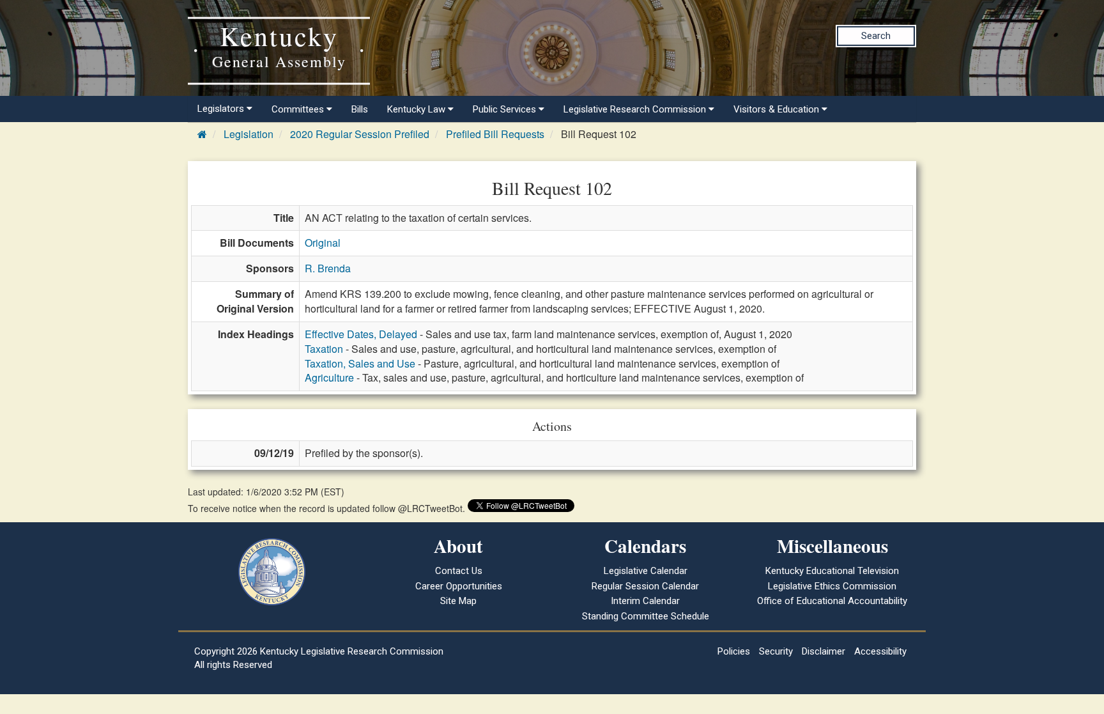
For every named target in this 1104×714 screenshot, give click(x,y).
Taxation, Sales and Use (360, 363)
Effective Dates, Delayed (361, 334)
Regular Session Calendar (645, 586)
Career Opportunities (458, 586)
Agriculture (329, 377)
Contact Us (458, 571)
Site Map (458, 601)
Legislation (248, 134)
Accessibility (880, 651)
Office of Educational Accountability (832, 601)
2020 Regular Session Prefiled (359, 134)
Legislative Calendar (645, 571)
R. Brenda (328, 268)
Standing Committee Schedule (645, 616)
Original (323, 242)
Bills (359, 109)
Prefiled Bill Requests (495, 134)
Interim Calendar (645, 601)
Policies (733, 651)
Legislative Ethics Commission (832, 586)
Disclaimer (823, 651)
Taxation (324, 348)
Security (776, 651)
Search (876, 36)
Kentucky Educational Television (832, 571)
